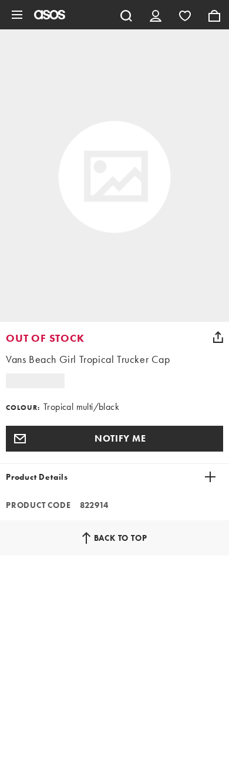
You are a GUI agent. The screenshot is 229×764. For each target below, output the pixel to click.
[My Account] (155, 14)
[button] (114, 439)
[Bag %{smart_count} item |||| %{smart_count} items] (214, 14)
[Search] (126, 14)
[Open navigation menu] (17, 14)
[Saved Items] (185, 14)
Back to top (120, 538)
